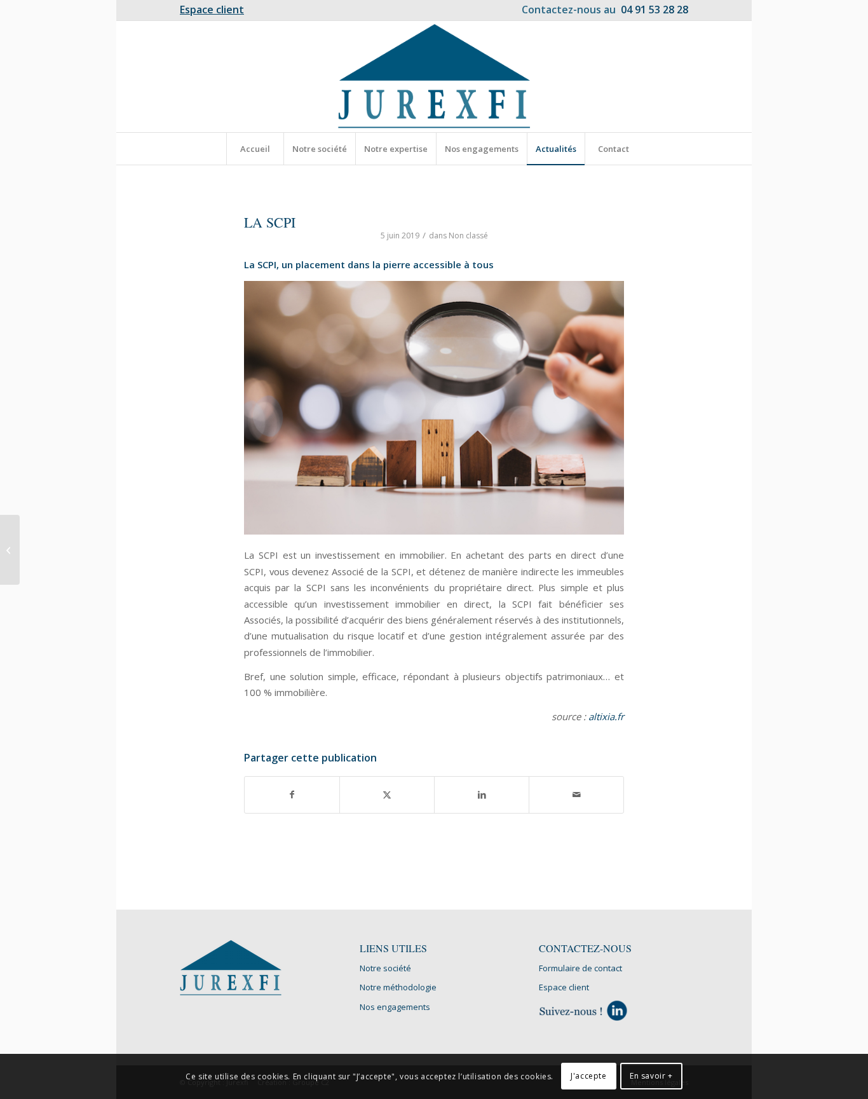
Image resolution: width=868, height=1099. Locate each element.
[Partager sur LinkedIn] (482, 794)
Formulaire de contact (580, 968)
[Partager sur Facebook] (292, 794)
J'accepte (588, 1076)
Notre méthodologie (398, 987)
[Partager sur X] (387, 794)
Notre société (385, 968)
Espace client (564, 987)
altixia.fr (606, 716)
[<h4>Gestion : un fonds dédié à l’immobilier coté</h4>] (10, 550)
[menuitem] (212, 10)
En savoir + (651, 1076)
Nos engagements (395, 1007)
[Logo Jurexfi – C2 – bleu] (434, 76)
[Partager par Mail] (576, 794)
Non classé (468, 235)
